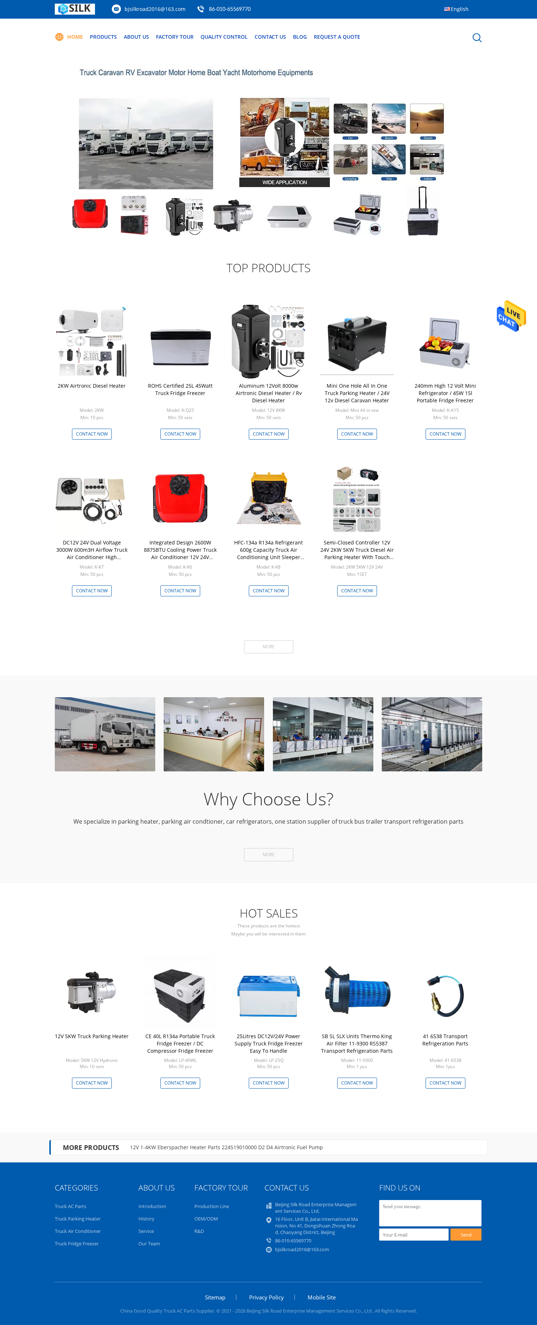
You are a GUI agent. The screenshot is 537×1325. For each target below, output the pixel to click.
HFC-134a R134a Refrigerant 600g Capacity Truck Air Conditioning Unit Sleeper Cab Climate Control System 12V (268, 557)
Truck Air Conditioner (78, 1231)
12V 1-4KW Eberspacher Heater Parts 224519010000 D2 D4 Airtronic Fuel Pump (226, 1147)
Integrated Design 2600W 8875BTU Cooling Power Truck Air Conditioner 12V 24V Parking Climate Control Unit (180, 553)
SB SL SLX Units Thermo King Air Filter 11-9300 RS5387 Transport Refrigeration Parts (357, 1043)
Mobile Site (322, 1297)
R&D (199, 1231)
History (146, 1218)
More (269, 646)
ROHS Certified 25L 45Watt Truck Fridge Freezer (180, 389)
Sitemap (215, 1297)
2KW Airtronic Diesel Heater (92, 385)
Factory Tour (175, 36)
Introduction (152, 1206)
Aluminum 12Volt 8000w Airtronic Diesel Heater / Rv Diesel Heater (269, 393)
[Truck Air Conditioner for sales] (268, 146)
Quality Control (224, 36)
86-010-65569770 (230, 9)
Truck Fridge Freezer (77, 1243)
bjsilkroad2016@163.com (155, 8)
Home (75, 36)
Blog (300, 36)
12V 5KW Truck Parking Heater (92, 1036)
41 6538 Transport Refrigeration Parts (445, 1040)
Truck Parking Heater (77, 1218)
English (460, 8)
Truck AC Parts (70, 1206)
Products (103, 36)
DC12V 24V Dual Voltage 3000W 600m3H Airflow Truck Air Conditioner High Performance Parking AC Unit (91, 553)
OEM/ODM (206, 1218)
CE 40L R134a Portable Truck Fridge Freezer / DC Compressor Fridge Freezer (180, 1043)
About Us (136, 36)
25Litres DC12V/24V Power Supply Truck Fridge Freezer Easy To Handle (269, 1043)
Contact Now (92, 434)
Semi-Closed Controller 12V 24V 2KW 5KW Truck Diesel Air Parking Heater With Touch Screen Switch (357, 553)
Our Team (149, 1243)
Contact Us (270, 36)
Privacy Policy (266, 1297)
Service (146, 1231)
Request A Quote (337, 36)
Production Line (211, 1206)
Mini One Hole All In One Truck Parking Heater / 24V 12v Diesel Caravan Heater (357, 393)
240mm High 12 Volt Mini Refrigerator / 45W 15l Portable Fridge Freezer (445, 393)
